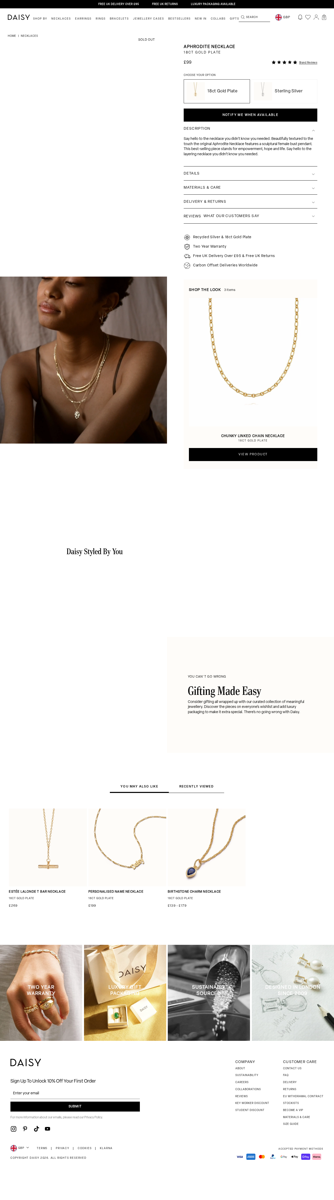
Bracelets (119, 18)
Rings (101, 18)
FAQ (286, 1075)
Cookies (85, 1148)
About (240, 1068)
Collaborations (248, 1089)
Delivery (290, 1082)
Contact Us (292, 1068)
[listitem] (250, 149)
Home (12, 36)
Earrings (83, 18)
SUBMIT (75, 1106)
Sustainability (246, 1075)
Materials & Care (296, 1117)
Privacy (62, 1148)
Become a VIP (293, 1110)
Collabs (218, 18)
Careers (242, 1082)
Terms (42, 1148)
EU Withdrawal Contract (303, 1096)
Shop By (40, 18)
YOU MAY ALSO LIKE (139, 786)
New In (201, 18)
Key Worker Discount (252, 1103)
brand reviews (308, 62)
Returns (289, 1089)
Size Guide (291, 1124)
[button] (324, 17)
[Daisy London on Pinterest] (25, 1129)
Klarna (106, 1148)
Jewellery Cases (148, 18)
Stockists (291, 1103)
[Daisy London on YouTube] (47, 1129)
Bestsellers (179, 18)
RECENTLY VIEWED (196, 786)
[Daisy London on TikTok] (36, 1129)
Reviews (241, 1096)
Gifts (234, 18)
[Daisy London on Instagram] (13, 1129)
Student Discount (250, 1110)
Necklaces (61, 18)
